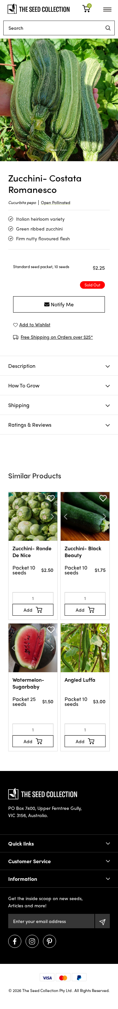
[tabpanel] (59, 100)
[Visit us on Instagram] (32, 941)
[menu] (108, 28)
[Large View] (59, 100)
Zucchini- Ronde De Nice (31, 551)
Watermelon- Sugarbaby (28, 683)
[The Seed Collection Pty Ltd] (38, 8)
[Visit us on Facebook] (14, 941)
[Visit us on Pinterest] (49, 941)
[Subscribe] (102, 921)
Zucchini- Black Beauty (83, 551)
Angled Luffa (80, 679)
